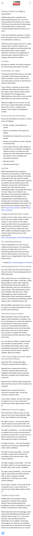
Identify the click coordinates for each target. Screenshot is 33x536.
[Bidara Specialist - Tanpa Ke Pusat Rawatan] (17, 3)
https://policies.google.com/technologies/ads (16, 237)
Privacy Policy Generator (12, 208)
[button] (2, 3)
